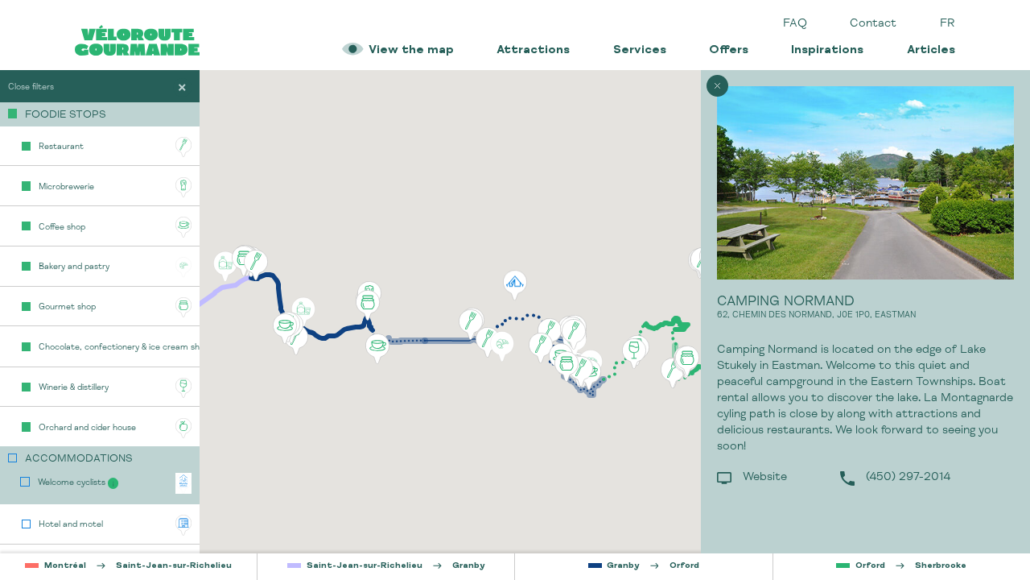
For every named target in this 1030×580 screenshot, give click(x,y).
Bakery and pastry (74, 267)
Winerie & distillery (74, 387)
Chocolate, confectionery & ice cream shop (119, 347)
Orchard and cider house (87, 428)
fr (947, 24)
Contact (873, 24)
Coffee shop (62, 227)
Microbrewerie (66, 187)
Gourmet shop (67, 307)
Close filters (31, 87)
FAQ (795, 24)
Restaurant (61, 147)
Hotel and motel (71, 524)
